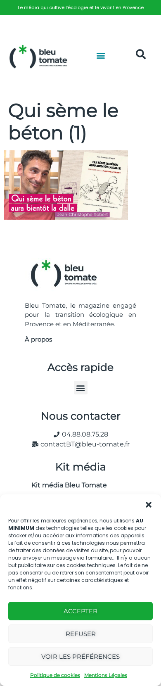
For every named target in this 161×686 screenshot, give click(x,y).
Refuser (81, 634)
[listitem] (80, 7)
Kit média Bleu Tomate (66, 485)
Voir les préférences (80, 656)
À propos (38, 339)
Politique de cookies (55, 675)
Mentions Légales (105, 675)
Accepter (80, 611)
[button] (148, 505)
